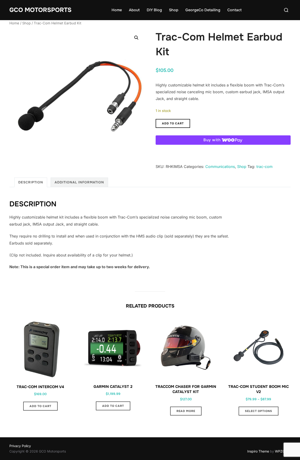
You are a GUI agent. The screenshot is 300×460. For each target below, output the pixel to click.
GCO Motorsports (40, 10)
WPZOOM (283, 451)
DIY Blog (154, 9)
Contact (234, 9)
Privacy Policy (20, 446)
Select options (258, 411)
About (134, 9)
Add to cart (173, 123)
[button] (136, 37)
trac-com (264, 166)
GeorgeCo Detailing (202, 9)
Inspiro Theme (258, 451)
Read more (185, 411)
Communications (220, 166)
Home (117, 9)
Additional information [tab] (79, 182)
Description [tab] (30, 182)
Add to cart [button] (40, 406)
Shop (173, 9)
